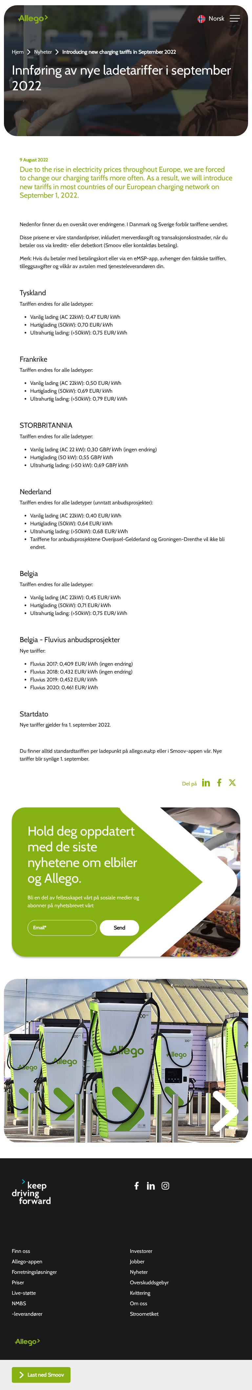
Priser (18, 1282)
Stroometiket (144, 1314)
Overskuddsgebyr (149, 1282)
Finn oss (21, 1251)
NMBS (19, 1303)
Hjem (18, 52)
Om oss (138, 1303)
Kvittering (140, 1293)
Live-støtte (24, 1293)
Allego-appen (27, 1261)
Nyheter (43, 52)
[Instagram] (165, 1185)
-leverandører (27, 1314)
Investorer (141, 1251)
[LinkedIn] (151, 1185)
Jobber (137, 1261)
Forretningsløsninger (34, 1272)
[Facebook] (136, 1185)
